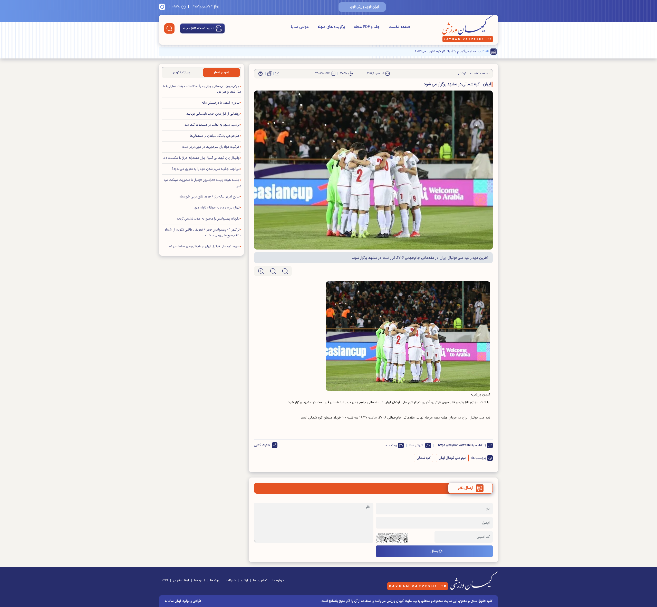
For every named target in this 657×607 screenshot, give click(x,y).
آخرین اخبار (221, 72)
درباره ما (278, 580)
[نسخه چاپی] (260, 73)
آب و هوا (199, 580)
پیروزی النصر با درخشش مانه (220, 102)
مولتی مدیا (300, 27)
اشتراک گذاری (262, 445)
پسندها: (392, 445)
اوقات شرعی (181, 580)
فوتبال (462, 73)
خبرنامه (231, 580)
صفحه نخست (399, 27)
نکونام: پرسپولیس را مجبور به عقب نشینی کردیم (208, 218)
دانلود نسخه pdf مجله (198, 28)
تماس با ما (260, 580)
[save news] (269, 73)
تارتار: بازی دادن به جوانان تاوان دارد (216, 207)
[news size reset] (273, 271)
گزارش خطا (416, 445)
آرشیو (244, 580)
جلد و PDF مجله (367, 27)
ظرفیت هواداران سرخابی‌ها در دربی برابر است (210, 147)
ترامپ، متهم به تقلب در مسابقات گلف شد (212, 124)
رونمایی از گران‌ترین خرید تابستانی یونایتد (212, 113)
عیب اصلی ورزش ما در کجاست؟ (454, 51)
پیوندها (215, 580)
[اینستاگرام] (163, 7)
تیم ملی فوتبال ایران (452, 458)
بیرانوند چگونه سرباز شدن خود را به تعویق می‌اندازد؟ (205, 169)
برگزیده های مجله (331, 27)
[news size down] (285, 271)
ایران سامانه (173, 601)
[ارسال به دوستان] (277, 73)
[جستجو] (169, 28)
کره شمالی (423, 458)
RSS (165, 580)
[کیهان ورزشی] (467, 28)
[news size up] (261, 271)
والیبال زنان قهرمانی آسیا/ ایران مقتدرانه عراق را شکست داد (201, 158)
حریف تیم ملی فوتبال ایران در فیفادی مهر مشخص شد (203, 246)
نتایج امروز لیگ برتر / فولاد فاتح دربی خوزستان (209, 196)
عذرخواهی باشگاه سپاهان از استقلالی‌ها (214, 135)
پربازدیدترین (181, 72)
